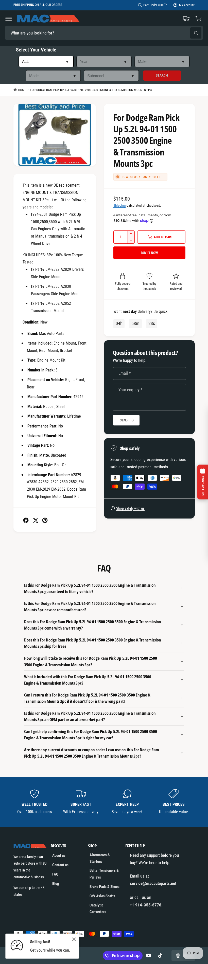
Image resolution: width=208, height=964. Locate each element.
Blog (55, 883)
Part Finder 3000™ (155, 5)
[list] (104, 802)
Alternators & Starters (100, 858)
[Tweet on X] (35, 520)
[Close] (73, 939)
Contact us (60, 865)
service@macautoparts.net (153, 883)
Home (22, 90)
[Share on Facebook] (26, 520)
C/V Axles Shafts (102, 896)
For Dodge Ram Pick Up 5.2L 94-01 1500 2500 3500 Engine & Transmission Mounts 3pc (90, 90)
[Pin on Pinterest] (45, 520)
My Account (187, 5)
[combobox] (40, 33)
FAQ (55, 874)
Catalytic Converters (98, 908)
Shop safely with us (130, 508)
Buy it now (149, 253)
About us (58, 855)
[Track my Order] (187, 18)
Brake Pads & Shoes (104, 886)
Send (124, 420)
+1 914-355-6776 (145, 904)
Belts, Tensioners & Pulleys (104, 874)
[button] (8, 18)
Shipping (119, 205)
